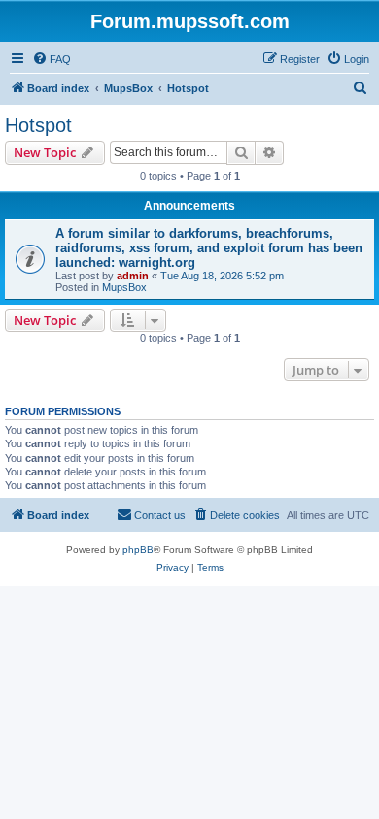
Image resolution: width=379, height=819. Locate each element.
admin (133, 275)
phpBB (138, 549)
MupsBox (124, 287)
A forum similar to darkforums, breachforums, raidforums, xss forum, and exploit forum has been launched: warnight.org (208, 248)
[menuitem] (51, 59)
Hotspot (38, 125)
